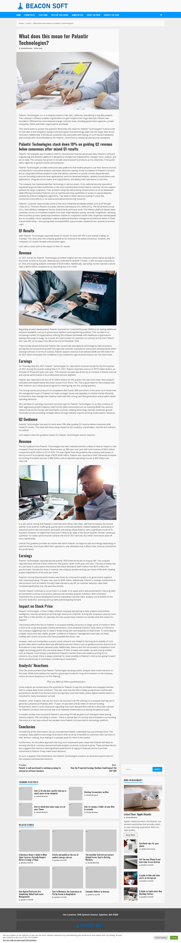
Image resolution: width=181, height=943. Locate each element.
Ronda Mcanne (26, 48)
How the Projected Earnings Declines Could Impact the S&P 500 (93, 768)
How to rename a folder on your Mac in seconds (75, 809)
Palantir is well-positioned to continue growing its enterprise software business (40, 768)
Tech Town (43, 15)
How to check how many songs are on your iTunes (25, 809)
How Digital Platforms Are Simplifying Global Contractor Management (34, 877)
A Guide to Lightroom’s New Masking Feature (130, 894)
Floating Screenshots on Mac (75, 793)
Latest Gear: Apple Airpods (143, 798)
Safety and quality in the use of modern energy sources (67, 841)
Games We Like (77, 15)
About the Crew (93, 15)
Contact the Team (111, 15)
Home (18, 15)
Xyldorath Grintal (148, 849)
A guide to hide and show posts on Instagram (130, 878)
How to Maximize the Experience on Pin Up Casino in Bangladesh (67, 877)
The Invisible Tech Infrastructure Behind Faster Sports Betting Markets (101, 841)
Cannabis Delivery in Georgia (101, 877)
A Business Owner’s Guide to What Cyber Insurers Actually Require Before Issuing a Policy (34, 841)
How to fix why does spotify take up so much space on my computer (25, 793)
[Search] (161, 15)
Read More (130, 835)
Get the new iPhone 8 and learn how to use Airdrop (130, 862)
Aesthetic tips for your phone (130, 846)
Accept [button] (174, 937)
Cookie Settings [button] (161, 937)
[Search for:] (138, 769)
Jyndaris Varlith (27, 863)
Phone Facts (29, 15)
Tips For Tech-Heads (59, 15)
